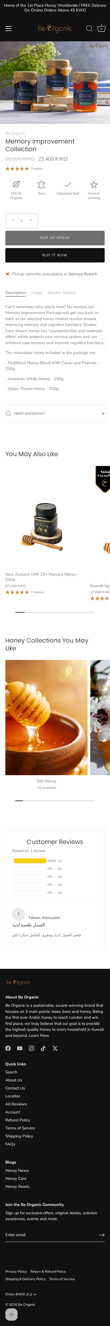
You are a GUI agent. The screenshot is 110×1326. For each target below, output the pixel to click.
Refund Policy (17, 1120)
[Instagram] (31, 1047)
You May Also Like (31, 453)
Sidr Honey (46, 781)
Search (11, 1072)
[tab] (18, 293)
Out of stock (55, 238)
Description (15, 292)
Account (12, 1112)
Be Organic (15, 133)
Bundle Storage (62, 292)
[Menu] (8, 28)
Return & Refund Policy (48, 1271)
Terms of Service (20, 1128)
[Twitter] (55, 1047)
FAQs (10, 1144)
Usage (37, 292)
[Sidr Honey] (46, 717)
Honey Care (15, 1178)
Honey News (17, 1170)
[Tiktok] (43, 1047)
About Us (13, 1080)
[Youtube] (19, 1047)
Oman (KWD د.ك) (18, 1294)
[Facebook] (8, 1047)
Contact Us (15, 1088)
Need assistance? (29, 413)
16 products (46, 787)
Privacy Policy (16, 1271)
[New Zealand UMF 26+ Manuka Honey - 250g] (46, 517)
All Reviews (16, 1104)
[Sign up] (102, 1235)
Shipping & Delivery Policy (25, 1279)
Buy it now (55, 255)
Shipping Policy (19, 1136)
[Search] (89, 29)
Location (12, 1096)
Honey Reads (17, 1186)
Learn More (39, 1035)
